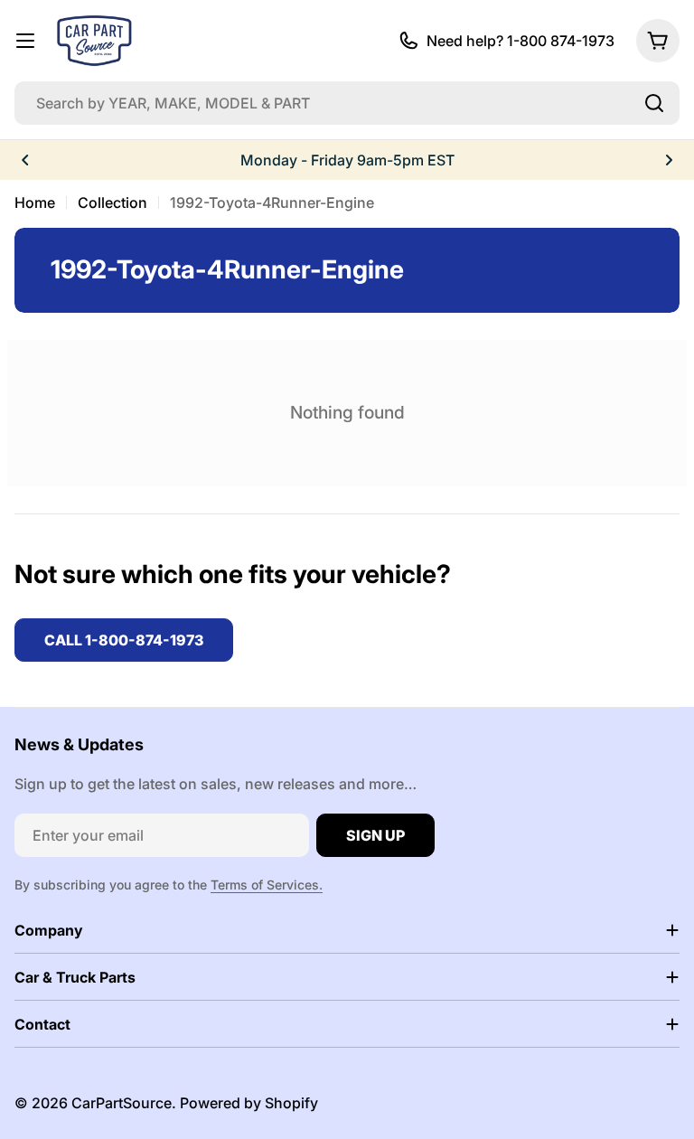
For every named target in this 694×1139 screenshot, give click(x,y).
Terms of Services (265, 884)
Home (34, 202)
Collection (112, 202)
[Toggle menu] (25, 41)
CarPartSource (121, 1103)
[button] (25, 160)
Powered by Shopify (249, 1103)
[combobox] (347, 103)
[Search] (654, 103)
